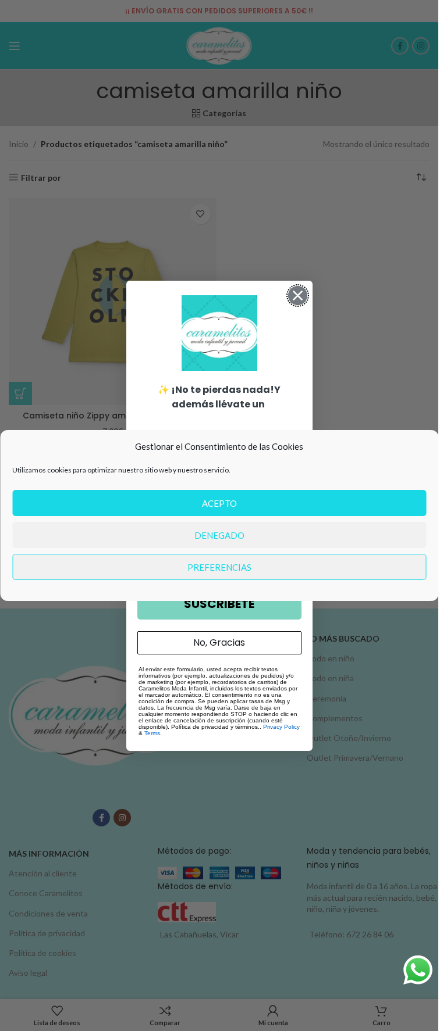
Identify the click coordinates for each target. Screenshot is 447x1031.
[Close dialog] (298, 295)
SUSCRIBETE (219, 604)
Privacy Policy (281, 727)
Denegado (219, 535)
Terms (152, 733)
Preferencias (219, 567)
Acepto (219, 503)
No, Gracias (219, 642)
